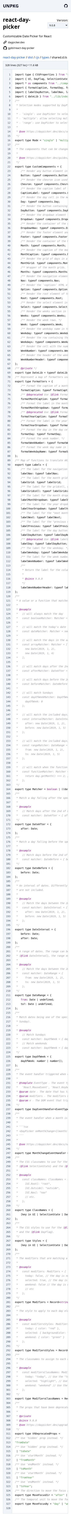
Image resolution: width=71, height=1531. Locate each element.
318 (8, 1464)
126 (8, 622)
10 (8, 114)
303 (8, 1398)
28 (8, 192)
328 (8, 1508)
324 (8, 1490)
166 (8, 797)
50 (8, 289)
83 (8, 434)
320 (8, 1473)
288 (8, 1332)
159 (8, 767)
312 (8, 1438)
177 (8, 846)
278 (8, 1288)
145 (8, 705)
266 (8, 1236)
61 (8, 337)
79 (8, 416)
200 (8, 947)
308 (8, 1420)
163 (8, 784)
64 (8, 350)
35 (8, 223)
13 (8, 127)
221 (8, 1039)
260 (8, 1210)
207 (8, 977)
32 (8, 210)
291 (8, 1345)
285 (8, 1319)
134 (8, 657)
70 (8, 377)
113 (8, 565)
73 (8, 390)
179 (8, 854)
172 (8, 824)
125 (8, 618)
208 (8, 982)
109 (8, 548)
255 (8, 1188)
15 (8, 135)
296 (8, 1367)
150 (8, 727)
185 (8, 881)
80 (8, 420)
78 (8, 412)
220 (8, 1034)
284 (8, 1315)
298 (8, 1376)
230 (8, 1078)
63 (8, 346)
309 (8, 1424)
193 (8, 916)
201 (8, 951)
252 (8, 1175)
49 (8, 285)
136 (8, 666)
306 (8, 1411)
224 (8, 1052)
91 (8, 469)
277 (8, 1284)
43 (8, 258)
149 (8, 723)
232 (8, 1087)
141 (8, 688)
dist (30, 57)
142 (8, 692)
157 (8, 758)
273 (8, 1267)
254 (8, 1183)
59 (8, 328)
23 (8, 171)
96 (8, 491)
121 (8, 600)
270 (8, 1253)
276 (8, 1280)
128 (8, 631)
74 (8, 394)
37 (8, 232)
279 (8, 1293)
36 (8, 228)
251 (8, 1170)
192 (8, 911)
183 (8, 872)
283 (8, 1310)
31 (8, 206)
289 (8, 1337)
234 (8, 1096)
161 (8, 776)
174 (8, 833)
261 (8, 1214)
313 (8, 1442)
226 (8, 1061)
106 (8, 534)
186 (8, 885)
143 (8, 697)
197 (8, 933)
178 (8, 850)
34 (8, 219)
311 (8, 1433)
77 (8, 407)
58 (8, 324)
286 (8, 1324)
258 (8, 1201)
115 (8, 574)
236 (8, 1104)
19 (8, 153)
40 (8, 245)
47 (8, 276)
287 (8, 1328)
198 (8, 938)
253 (8, 1179)
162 (8, 780)
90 (8, 464)
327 (8, 1503)
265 (8, 1231)
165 (8, 793)
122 (8, 605)
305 (8, 1407)
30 (8, 201)
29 (8, 197)
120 (8, 596)
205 (8, 968)
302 (8, 1394)
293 (8, 1354)
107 (8, 539)
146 (8, 710)
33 (8, 214)
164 (8, 789)
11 (8, 118)
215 (8, 1012)
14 (8, 131)
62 (8, 342)
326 (8, 1499)
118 (8, 587)
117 (8, 583)
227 (8, 1065)
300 (8, 1385)
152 (8, 736)
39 (8, 241)
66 (8, 359)
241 (8, 1126)
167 (8, 802)
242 (8, 1131)
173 (8, 828)
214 (8, 1008)
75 (8, 399)
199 (8, 942)
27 (8, 188)
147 (8, 714)
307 (8, 1416)
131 (8, 644)
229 (8, 1074)
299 (8, 1381)
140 (8, 683)
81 (8, 425)
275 (8, 1275)
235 (8, 1100)
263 (8, 1223)
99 (8, 504)
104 (8, 526)
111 (8, 556)
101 (8, 512)
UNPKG (11, 6)
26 (8, 184)
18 (8, 149)
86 (8, 447)
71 (8, 381)
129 (8, 635)
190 (8, 903)
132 (8, 648)
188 (8, 894)
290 (8, 1341)
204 (8, 964)
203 (8, 960)
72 (8, 385)
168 (8, 806)
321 (8, 1477)
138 (8, 675)
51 (8, 293)
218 (8, 1025)
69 (8, 372)
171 (8, 819)
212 (8, 999)
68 (8, 368)
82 (8, 429)
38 (8, 236)
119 (8, 591)
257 (8, 1196)
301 (8, 1389)
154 (8, 745)
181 (8, 863)
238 (8, 1113)
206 (8, 973)
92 (8, 473)
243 (8, 1135)
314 (8, 1446)
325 (8, 1495)
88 (8, 455)
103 (8, 521)
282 (8, 1306)
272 (8, 1262)
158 (8, 762)
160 (8, 771)
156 (8, 754)
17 (8, 144)
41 (8, 249)
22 (8, 166)
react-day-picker (14, 57)
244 (8, 1139)
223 (8, 1047)
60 (8, 333)
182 (8, 868)
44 (8, 263)
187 (8, 890)
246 (8, 1148)
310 (8, 1429)
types (45, 57)
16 (8, 140)
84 (8, 438)
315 (8, 1451)
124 (8, 613)
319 (8, 1468)
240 (8, 1122)
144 (8, 701)
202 (8, 955)
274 (8, 1271)
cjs (37, 57)
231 (8, 1082)
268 (8, 1245)
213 (8, 1004)
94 (8, 482)
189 (8, 898)
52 (8, 298)
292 (8, 1350)
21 (8, 162)
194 (8, 920)
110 (8, 552)
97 (8, 495)
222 (8, 1043)
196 (8, 929)
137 (8, 670)
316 (8, 1455)
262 (8, 1218)
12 (8, 122)
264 (8, 1227)
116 (8, 578)
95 (8, 486)
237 (8, 1109)
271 (8, 1258)
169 (8, 811)
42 (8, 254)
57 (8, 320)
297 (8, 1372)
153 (8, 740)
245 (8, 1144)
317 (8, 1459)
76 (8, 403)
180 (8, 859)
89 (8, 460)
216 (8, 1017)
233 (8, 1091)
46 (8, 271)
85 (8, 442)
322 (8, 1481)
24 (8, 175)
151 (8, 732)
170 (8, 815)
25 (8, 179)
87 (8, 451)
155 (8, 749)
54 (8, 306)
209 (8, 986)
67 (8, 363)
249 (8, 1161)
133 (8, 653)
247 (8, 1153)
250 (8, 1166)
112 (8, 561)
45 (8, 267)
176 (8, 841)
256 (8, 1192)
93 (8, 477)
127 (8, 626)
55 (8, 311)
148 (8, 719)
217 (8, 1021)
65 (8, 355)
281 (8, 1302)
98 (8, 499)
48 (8, 280)
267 (8, 1240)
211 (8, 995)
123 (8, 609)
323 (8, 1486)
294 (8, 1359)
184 (8, 876)
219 (8, 1030)
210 (8, 990)
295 (8, 1363)
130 (8, 640)
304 (8, 1402)
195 (8, 925)
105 (8, 530)
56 (8, 315)
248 (8, 1157)
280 (8, 1297)
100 (8, 508)
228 (8, 1069)
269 (8, 1249)
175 (8, 837)
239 (8, 1118)
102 (8, 517)
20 (8, 157)
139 (8, 679)
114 (8, 569)
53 (8, 302)
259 (8, 1205)
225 (8, 1056)
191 (8, 907)
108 (8, 543)
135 (8, 662)
